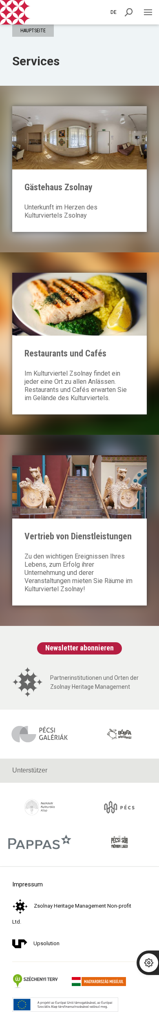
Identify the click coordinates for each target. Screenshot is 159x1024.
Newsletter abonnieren (79, 647)
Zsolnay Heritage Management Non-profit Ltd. (71, 914)
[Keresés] (129, 12)
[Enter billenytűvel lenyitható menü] (148, 12)
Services (36, 61)
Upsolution (46, 943)
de (113, 12)
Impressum (27, 884)
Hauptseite (33, 30)
